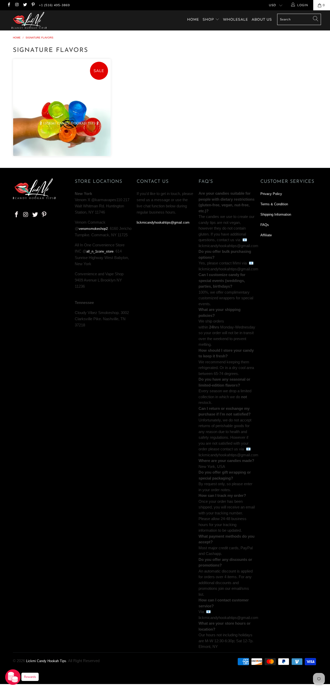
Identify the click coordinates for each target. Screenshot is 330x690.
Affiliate (266, 235)
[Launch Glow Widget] (13, 677)
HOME (193, 19)
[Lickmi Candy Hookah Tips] (29, 20)
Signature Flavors (62, 107)
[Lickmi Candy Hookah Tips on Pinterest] (33, 5)
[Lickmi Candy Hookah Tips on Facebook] (8, 5)
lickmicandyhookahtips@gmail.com (163, 222)
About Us (262, 19)
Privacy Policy (271, 194)
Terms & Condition (274, 204)
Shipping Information (275, 214)
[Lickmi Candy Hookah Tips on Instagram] (16, 5)
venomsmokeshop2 (93, 229)
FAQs (264, 225)
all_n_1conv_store (99, 251)
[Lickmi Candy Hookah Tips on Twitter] (25, 5)
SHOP (208, 19)
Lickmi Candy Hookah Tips (46, 661)
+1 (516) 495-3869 (54, 5)
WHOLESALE (235, 19)
